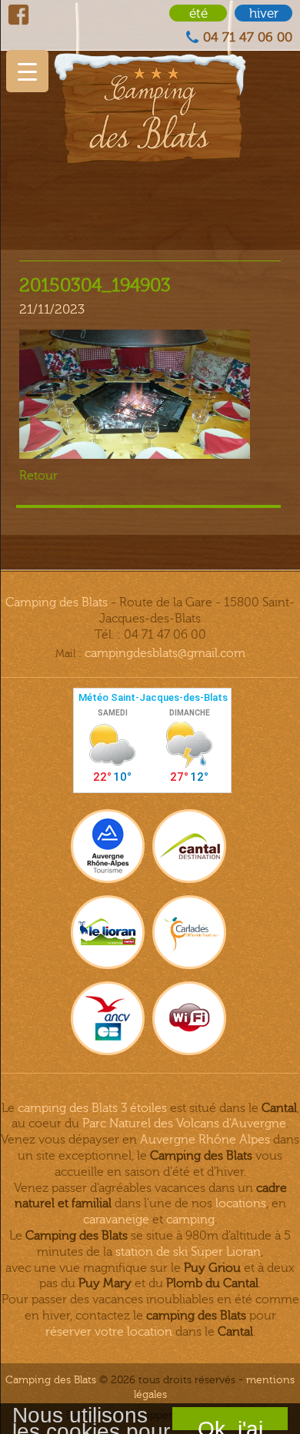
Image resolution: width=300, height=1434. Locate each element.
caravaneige (116, 1220)
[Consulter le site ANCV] (107, 1018)
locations (240, 1203)
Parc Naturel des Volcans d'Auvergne (184, 1123)
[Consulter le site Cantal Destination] (189, 846)
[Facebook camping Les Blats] (18, 14)
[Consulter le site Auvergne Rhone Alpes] (107, 846)
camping (190, 1220)
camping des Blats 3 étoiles (92, 1108)
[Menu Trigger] (27, 71)
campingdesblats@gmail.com (165, 653)
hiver (263, 13)
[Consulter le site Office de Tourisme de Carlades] (189, 932)
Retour (38, 476)
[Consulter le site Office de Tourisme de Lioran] (107, 932)
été (198, 13)
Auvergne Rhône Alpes (205, 1140)
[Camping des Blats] (150, 82)
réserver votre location (108, 1332)
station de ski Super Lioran (188, 1252)
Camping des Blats (56, 602)
